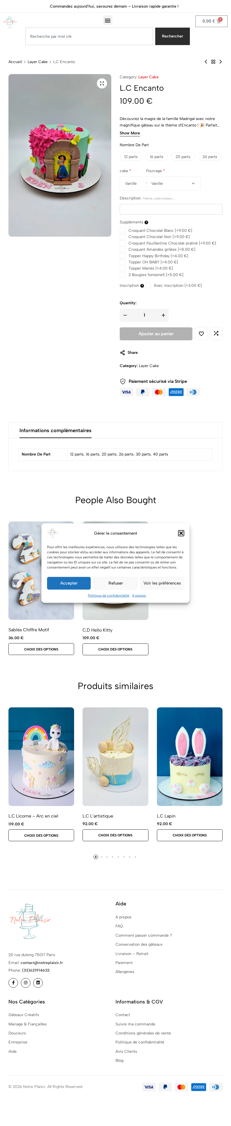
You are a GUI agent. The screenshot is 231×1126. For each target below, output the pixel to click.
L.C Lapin (166, 816)
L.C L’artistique (98, 816)
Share (133, 352)
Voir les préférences (162, 583)
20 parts (109, 454)
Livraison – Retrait (131, 953)
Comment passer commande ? (143, 935)
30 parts (143, 454)
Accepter (68, 583)
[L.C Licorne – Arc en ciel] (41, 756)
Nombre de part (134, 145)
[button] (181, 533)
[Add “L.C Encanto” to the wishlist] (201, 333)
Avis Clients (126, 1051)
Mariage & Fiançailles (27, 1024)
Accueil (15, 62)
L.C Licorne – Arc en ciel (33, 816)
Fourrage (155, 170)
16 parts (92, 454)
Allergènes (124, 971)
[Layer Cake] (213, 62)
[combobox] (89, 36)
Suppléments (132, 222)
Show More (130, 133)
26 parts (126, 454)
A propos (139, 595)
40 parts (160, 454)
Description (148, 198)
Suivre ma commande (135, 1024)
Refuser (115, 583)
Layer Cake (38, 62)
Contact (122, 1014)
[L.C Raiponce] (221, 62)
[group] (115, 756)
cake (125, 170)
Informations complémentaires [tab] (55, 430)
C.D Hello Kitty (97, 630)
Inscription (130, 285)
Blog (119, 1060)
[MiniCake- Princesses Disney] (206, 62)
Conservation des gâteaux (139, 944)
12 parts (77, 454)
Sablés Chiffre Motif (28, 629)
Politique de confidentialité (108, 595)
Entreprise (17, 1042)
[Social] (13, 983)
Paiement (124, 962)
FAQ (119, 926)
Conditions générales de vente (143, 1033)
